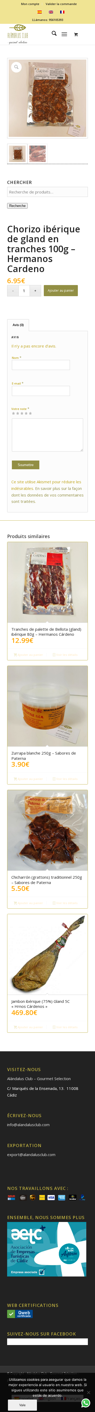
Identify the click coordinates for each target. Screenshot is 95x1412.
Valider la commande (61, 4)
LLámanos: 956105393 (47, 20)
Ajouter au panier (61, 290)
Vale (22, 1405)
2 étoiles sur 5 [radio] (15, 413)
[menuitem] (30, 4)
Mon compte (30, 4)
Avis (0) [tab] (18, 325)
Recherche (17, 206)
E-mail (17, 383)
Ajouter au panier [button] (30, 655)
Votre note (20, 408)
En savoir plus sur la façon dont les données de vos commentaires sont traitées (47, 495)
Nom (16, 357)
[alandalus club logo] (39, 34)
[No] (88, 1392)
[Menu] (64, 34)
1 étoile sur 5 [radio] (13, 413)
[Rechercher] (51, 34)
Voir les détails (66, 655)
